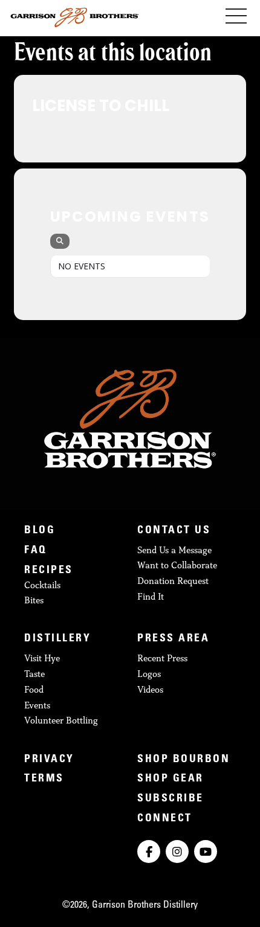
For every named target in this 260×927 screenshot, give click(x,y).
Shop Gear (170, 779)
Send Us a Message (174, 550)
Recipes (48, 570)
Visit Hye (42, 658)
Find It (150, 596)
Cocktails (42, 585)
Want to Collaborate (177, 565)
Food (34, 689)
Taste (34, 673)
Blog (39, 530)
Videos (150, 689)
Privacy (49, 759)
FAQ (35, 550)
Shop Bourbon (183, 759)
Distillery (57, 639)
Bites (34, 600)
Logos (149, 673)
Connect (164, 818)
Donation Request (173, 580)
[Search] (60, 241)
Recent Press (162, 658)
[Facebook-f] (148, 851)
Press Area (173, 639)
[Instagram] (177, 851)
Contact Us (173, 530)
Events (37, 705)
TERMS (44, 779)
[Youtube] (205, 851)
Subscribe (170, 799)
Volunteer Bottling (61, 720)
